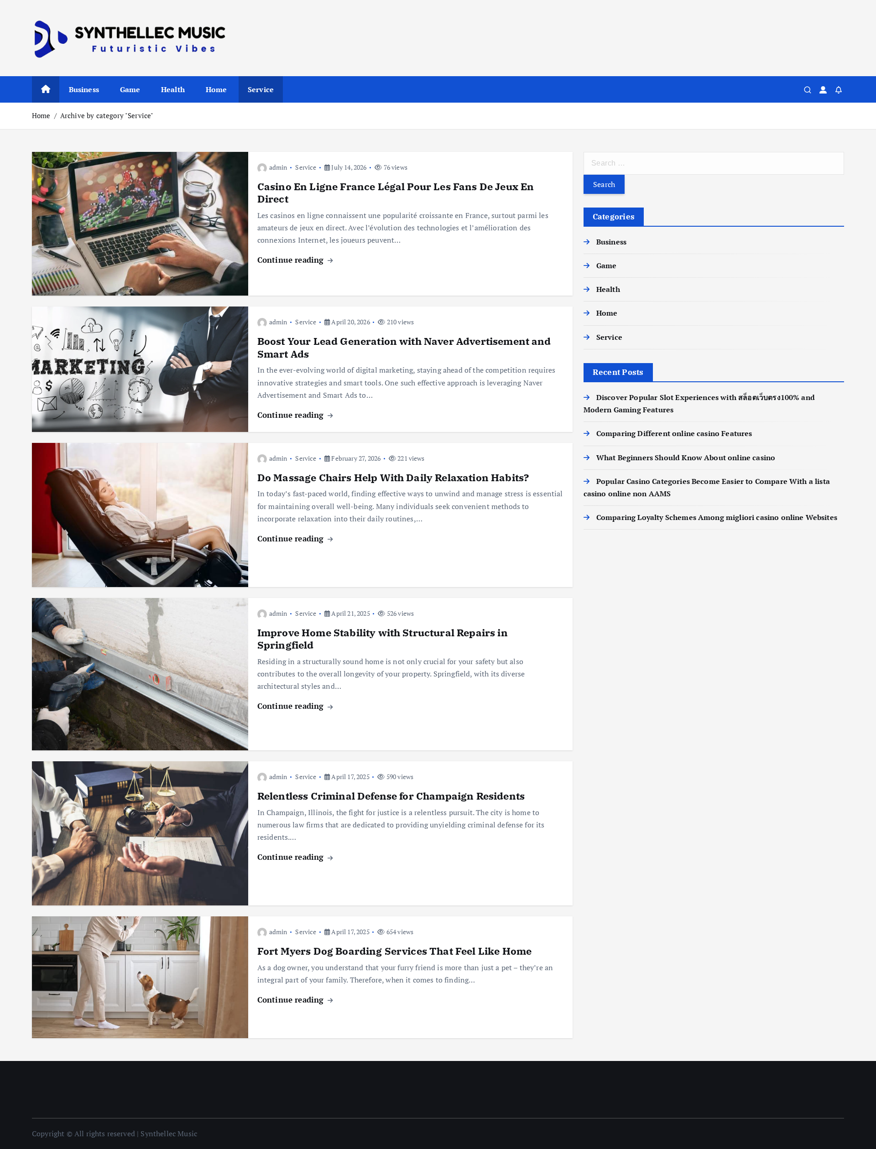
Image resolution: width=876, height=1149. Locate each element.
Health (173, 89)
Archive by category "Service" (107, 115)
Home (216, 89)
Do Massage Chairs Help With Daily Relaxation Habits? (393, 477)
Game (130, 89)
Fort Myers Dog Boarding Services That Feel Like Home (394, 950)
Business (84, 89)
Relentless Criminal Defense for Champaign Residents (391, 795)
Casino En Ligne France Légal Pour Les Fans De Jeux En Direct (395, 193)
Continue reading (291, 260)
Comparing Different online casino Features (674, 433)
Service (261, 89)
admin (278, 167)
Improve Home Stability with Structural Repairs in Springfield (382, 639)
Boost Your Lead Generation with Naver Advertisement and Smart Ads (404, 347)
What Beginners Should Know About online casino (685, 457)
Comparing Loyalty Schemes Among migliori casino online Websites (716, 517)
